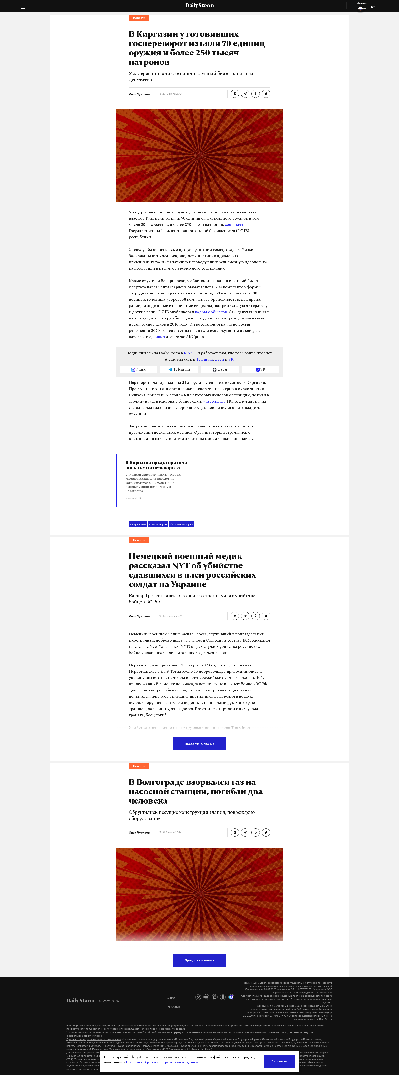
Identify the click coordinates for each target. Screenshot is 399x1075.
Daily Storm (199, 5)
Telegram (204, 360)
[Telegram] (198, 997)
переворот (158, 524)
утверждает (214, 402)
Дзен (219, 360)
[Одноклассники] (223, 997)
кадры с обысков (211, 312)
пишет (159, 337)
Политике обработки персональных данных (163, 1062)
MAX (188, 353)
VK (231, 360)
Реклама (173, 1007)
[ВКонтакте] (215, 997)
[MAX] (231, 997)
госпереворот (181, 524)
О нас (171, 998)
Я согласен (279, 1061)
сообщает (234, 225)
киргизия (138, 524)
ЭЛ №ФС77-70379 (301, 989)
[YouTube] (206, 997)
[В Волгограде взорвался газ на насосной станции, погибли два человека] (235, 832)
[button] (23, 7)
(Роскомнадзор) (254, 989)
